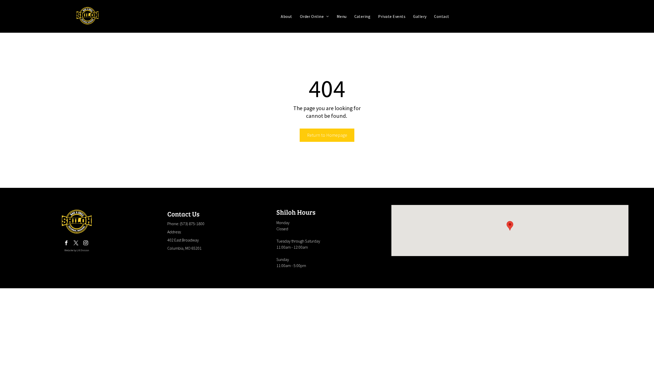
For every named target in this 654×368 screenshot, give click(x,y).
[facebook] (66, 243)
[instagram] (85, 243)
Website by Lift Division (76, 250)
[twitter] (75, 243)
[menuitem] (286, 16)
